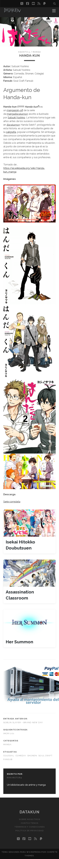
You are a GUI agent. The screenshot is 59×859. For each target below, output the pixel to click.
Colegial (8, 755)
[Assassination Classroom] (29, 573)
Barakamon (21, 114)
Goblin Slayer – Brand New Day (23, 722)
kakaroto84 (14, 777)
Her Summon (19, 641)
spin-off (19, 110)
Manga (37, 52)
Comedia (21, 755)
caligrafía (11, 132)
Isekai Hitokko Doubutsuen (20, 545)
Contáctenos (29, 823)
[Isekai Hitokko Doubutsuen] (29, 523)
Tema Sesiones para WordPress (21, 852)
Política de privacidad (29, 830)
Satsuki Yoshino (16, 117)
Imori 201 (8, 733)
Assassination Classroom (20, 595)
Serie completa (11, 501)
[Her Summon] (29, 623)
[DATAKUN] (12, 11)
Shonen (32, 755)
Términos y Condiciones (29, 827)
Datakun (30, 812)
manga (11, 110)
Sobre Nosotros (29, 819)
